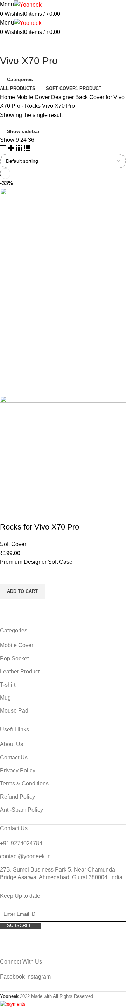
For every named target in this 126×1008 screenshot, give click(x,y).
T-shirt (7, 685)
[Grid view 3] (20, 149)
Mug (5, 698)
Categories (20, 79)
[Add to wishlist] (9, 575)
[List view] (4, 149)
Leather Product (20, 671)
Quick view (9, 607)
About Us (11, 744)
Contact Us (14, 758)
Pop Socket (14, 659)
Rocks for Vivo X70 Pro (39, 527)
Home (8, 97)
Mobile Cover (33, 97)
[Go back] (9, 45)
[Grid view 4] (27, 149)
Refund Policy (17, 797)
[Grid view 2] (12, 149)
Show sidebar (23, 131)
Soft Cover (13, 544)
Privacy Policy (17, 771)
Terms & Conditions (24, 783)
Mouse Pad (14, 711)
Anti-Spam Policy (21, 810)
